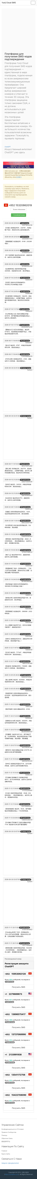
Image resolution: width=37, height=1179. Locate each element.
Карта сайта (6, 1154)
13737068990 (19, 1034)
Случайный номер (19, 215)
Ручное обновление (19, 209)
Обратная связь (7, 1138)
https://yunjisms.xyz (11, 1174)
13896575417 (18, 1014)
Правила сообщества (9, 1132)
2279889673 (15, 994)
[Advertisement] (18, 31)
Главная (4, 1151)
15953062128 (19, 974)
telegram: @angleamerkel (10, 1163)
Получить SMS (18, 987)
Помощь (4, 1135)
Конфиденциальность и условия (13, 1129)
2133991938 (15, 1054)
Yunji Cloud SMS (9, 3)
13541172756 (18, 1075)
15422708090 (19, 1095)
